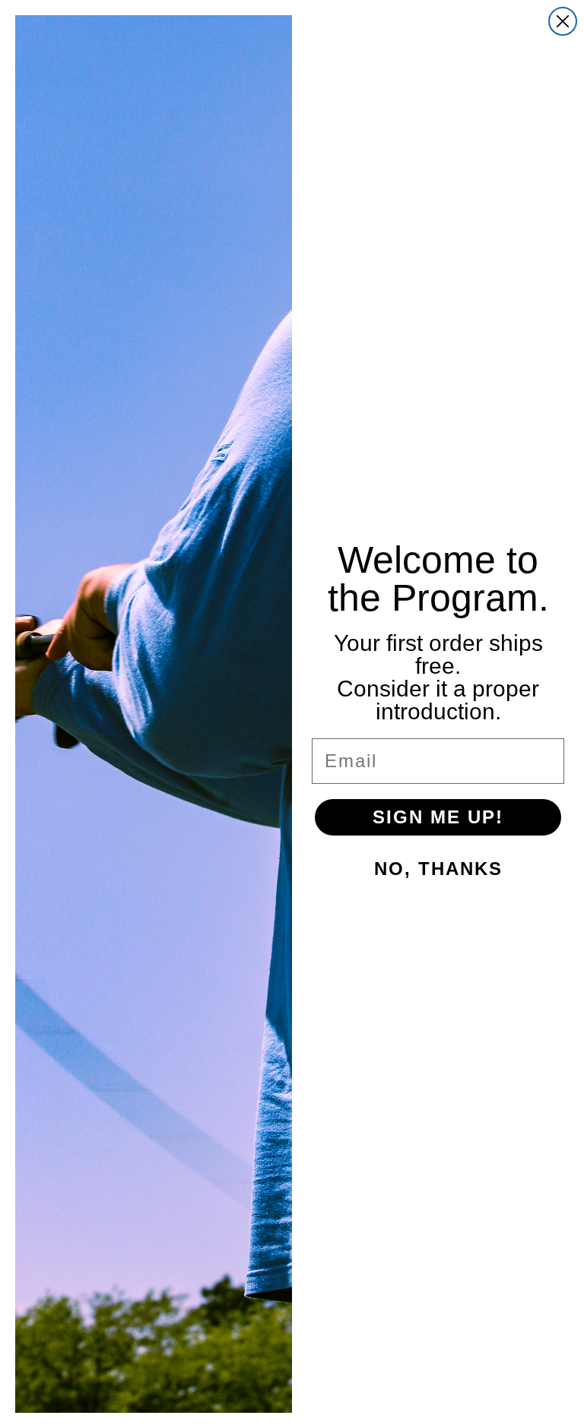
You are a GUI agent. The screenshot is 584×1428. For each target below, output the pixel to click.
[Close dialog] (562, 21)
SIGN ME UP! (438, 817)
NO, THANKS (438, 868)
